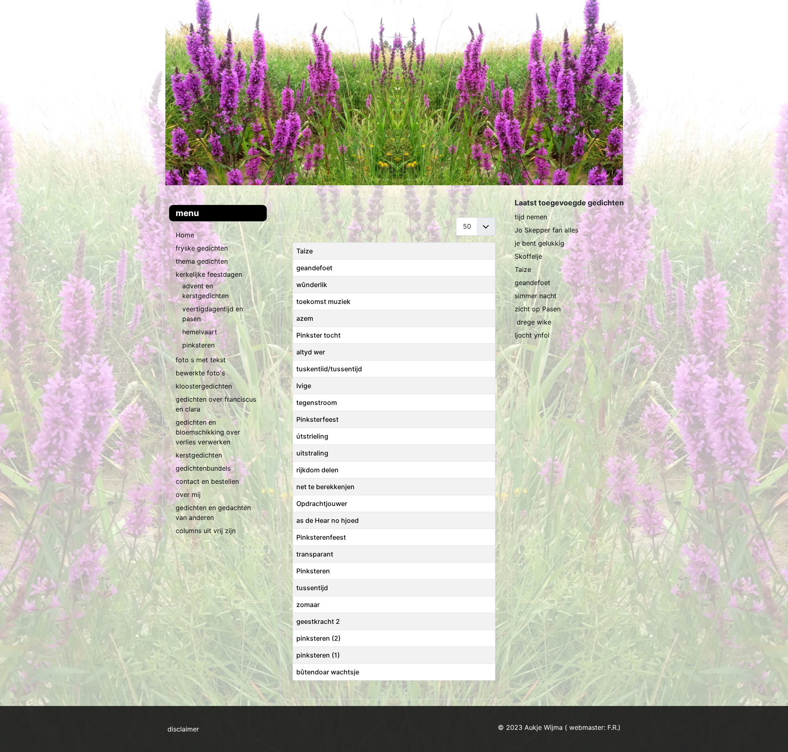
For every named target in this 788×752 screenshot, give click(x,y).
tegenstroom (316, 402)
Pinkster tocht (318, 335)
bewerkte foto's (200, 373)
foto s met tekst (201, 360)
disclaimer (183, 729)
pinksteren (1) (318, 655)
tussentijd (312, 588)
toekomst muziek (323, 301)
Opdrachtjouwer (321, 503)
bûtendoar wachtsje (327, 672)
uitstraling (312, 453)
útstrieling (312, 436)
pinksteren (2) (318, 638)
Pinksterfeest (317, 419)
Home (185, 235)
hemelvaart (199, 332)
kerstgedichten (199, 455)
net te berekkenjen (325, 487)
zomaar (308, 604)
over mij (188, 494)
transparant (314, 554)
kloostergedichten (204, 386)
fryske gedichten (202, 248)
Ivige (303, 386)
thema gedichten (202, 261)
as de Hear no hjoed (327, 520)
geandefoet (314, 268)
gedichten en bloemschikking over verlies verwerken (208, 432)
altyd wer (310, 352)
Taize (304, 251)
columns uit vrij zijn (206, 531)
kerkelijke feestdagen (209, 274)
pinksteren (198, 345)
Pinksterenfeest (321, 537)
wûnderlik (311, 285)
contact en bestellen (207, 481)
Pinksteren (313, 571)
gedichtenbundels (203, 468)
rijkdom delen (317, 470)
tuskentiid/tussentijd (329, 369)
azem (304, 318)
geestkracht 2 (318, 621)
